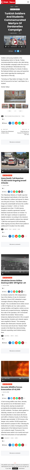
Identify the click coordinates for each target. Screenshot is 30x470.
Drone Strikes (7, 335)
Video (13, 9)
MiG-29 (12, 335)
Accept (15, 468)
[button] (15, 42)
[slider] (14, 46)
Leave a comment (15, 142)
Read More (21, 468)
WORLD (17, 9)
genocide (14, 229)
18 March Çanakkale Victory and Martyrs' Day (12, 116)
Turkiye (23, 116)
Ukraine (16, 335)
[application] (15, 42)
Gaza (10, 229)
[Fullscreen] (24, 46)
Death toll (6, 229)
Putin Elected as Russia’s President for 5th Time (23, 133)
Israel (19, 229)
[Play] (6, 46)
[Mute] (21, 46)
